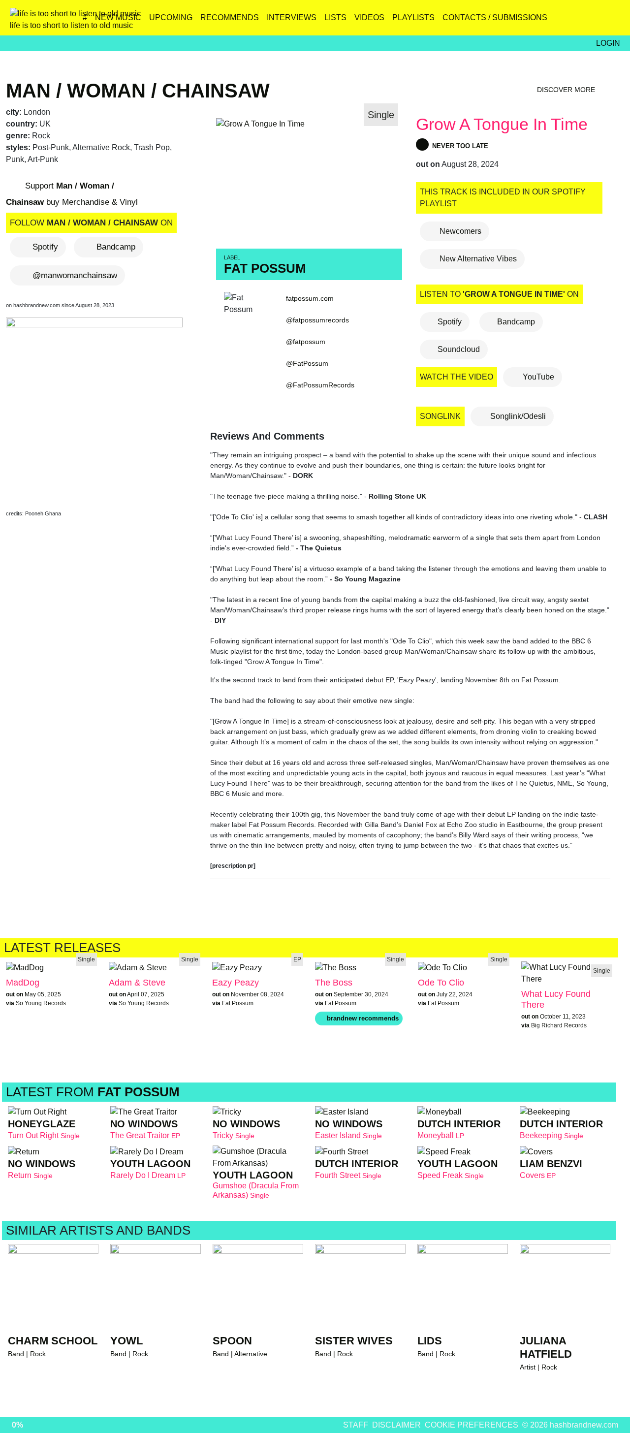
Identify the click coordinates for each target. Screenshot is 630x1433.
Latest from (93, 1092)
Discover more (567, 90)
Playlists (413, 17)
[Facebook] (569, 21)
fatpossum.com (310, 298)
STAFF (355, 1425)
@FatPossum (307, 363)
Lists (335, 17)
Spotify (45, 247)
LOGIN (608, 43)
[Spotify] (590, 21)
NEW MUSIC (118, 17)
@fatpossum (305, 342)
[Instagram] (527, 21)
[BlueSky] (548, 21)
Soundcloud (459, 349)
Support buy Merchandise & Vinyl (72, 194)
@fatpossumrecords (317, 320)
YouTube (537, 377)
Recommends (229, 17)
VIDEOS (369, 17)
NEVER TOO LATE (459, 146)
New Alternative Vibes (477, 259)
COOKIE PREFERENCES (471, 1425)
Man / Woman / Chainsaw (138, 90)
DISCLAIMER (396, 1425)
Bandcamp (115, 247)
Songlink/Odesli (517, 416)
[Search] (611, 21)
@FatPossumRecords (320, 385)
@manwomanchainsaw (74, 275)
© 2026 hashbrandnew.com (570, 1425)
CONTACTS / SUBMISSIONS (494, 17)
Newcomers (459, 231)
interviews (291, 17)
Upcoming (170, 17)
